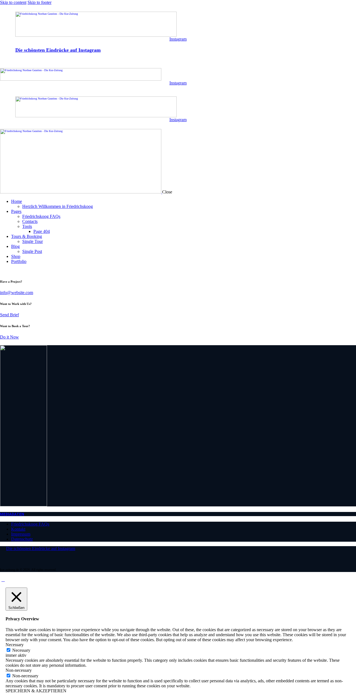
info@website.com (16, 292)
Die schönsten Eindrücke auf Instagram (58, 50)
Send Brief (9, 314)
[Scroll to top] (3, 579)
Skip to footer (39, 2)
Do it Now (9, 337)
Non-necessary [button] (19, 670)
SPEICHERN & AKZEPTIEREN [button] (36, 690)
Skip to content (13, 2)
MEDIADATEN (12, 514)
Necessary (21, 650)
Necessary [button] (15, 644)
